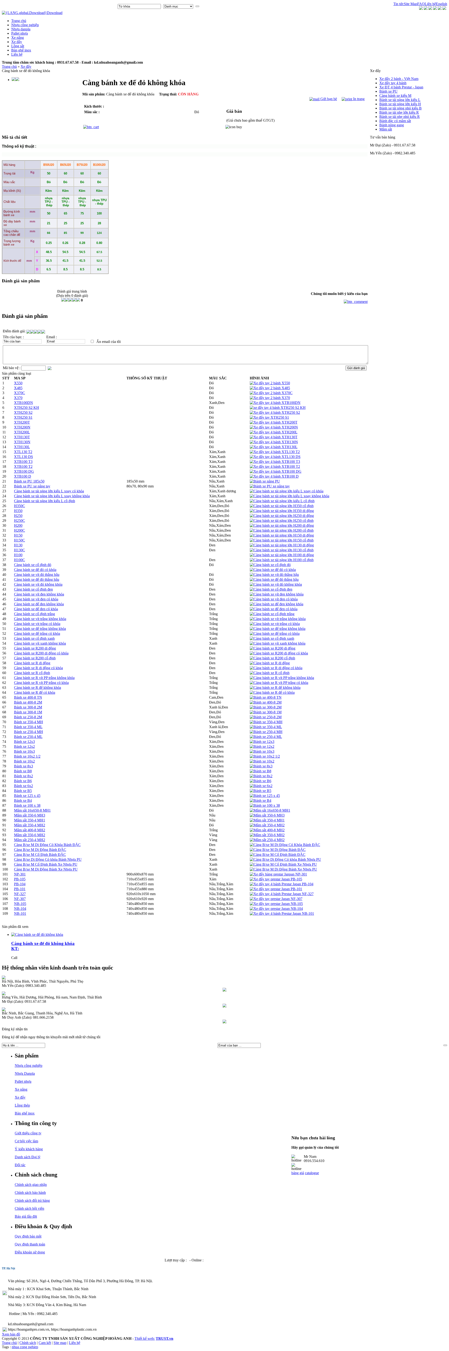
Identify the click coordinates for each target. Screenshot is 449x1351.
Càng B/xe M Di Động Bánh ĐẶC (40, 850)
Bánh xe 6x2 (23, 786)
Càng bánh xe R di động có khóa (38, 668)
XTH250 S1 (23, 417)
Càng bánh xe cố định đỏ (32, 565)
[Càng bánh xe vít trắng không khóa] (278, 619)
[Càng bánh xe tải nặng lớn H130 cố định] (282, 550)
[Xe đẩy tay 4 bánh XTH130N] (274, 442)
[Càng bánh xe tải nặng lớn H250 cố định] (282, 521)
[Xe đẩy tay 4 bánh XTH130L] (273, 447)
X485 (18, 388)
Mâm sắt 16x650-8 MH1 (32, 810)
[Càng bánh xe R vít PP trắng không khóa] (282, 678)
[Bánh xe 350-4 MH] (266, 722)
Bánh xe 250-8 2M (28, 717)
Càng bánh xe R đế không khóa (37, 688)
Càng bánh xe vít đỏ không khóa (38, 584)
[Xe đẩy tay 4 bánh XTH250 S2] (275, 412)
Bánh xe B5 (23, 791)
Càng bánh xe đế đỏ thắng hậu (36, 579)
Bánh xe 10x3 (24, 751)
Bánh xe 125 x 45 (27, 796)
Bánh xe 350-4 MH (28, 722)
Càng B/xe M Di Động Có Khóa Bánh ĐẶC (47, 845)
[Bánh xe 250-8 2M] (266, 717)
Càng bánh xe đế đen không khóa (39, 604)
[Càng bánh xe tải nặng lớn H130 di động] (282, 545)
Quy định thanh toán (30, 1244)
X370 (18, 398)
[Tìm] (197, 6)
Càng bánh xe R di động (32, 663)
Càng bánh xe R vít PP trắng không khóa (44, 678)
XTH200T (22, 422)
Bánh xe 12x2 (24, 746)
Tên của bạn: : (13, 337)
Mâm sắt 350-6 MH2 (29, 835)
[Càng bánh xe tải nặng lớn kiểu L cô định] (282, 501)
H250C (19, 521)
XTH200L (22, 432)
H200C (19, 530)
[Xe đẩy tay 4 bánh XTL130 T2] (275, 452)
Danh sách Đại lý (27, 1157)
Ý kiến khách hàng (29, 1149)
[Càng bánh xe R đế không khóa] (275, 688)
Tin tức (398, 4)
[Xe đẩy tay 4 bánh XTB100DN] (275, 403)
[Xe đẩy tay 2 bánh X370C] (271, 393)
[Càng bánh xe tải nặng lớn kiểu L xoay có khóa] (286, 491)
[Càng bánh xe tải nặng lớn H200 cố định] (282, 530)
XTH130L (22, 447)
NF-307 (20, 899)
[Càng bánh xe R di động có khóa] (276, 668)
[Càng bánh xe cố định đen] (271, 589)
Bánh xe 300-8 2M (28, 707)
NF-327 (20, 894)
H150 (18, 535)
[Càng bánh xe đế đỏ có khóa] (273, 570)
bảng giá (297, 1173)
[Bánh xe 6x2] (261, 786)
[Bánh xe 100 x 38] (265, 805)
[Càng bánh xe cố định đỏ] (270, 565)
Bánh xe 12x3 (24, 742)
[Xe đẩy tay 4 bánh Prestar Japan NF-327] (282, 894)
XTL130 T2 (23, 452)
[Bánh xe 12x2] (262, 746)
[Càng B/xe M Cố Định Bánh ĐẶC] (277, 855)
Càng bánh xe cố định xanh (34, 638)
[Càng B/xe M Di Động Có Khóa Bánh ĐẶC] (285, 845)
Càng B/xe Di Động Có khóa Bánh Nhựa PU (48, 859)
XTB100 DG (24, 471)
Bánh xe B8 (23, 771)
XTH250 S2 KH (26, 408)
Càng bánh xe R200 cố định (35, 658)
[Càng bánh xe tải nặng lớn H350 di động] (282, 511)
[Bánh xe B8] (260, 771)
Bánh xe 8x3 (23, 766)
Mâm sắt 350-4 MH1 (29, 820)
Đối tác (20, 1165)
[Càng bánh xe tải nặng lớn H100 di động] (282, 555)
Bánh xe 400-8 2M (28, 702)
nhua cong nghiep (25, 1347)
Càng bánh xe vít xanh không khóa (40, 643)
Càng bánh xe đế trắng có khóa (37, 634)
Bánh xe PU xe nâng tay (32, 486)
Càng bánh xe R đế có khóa (34, 692)
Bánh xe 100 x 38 (27, 805)
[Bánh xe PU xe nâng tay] (270, 486)
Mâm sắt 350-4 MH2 (29, 825)
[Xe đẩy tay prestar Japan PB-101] (276, 889)
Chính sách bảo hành (30, 1193)
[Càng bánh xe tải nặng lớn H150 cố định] (282, 540)
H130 (18, 545)
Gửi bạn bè (328, 99)
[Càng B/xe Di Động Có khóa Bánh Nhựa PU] (285, 859)
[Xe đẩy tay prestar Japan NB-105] (276, 904)
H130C (19, 550)
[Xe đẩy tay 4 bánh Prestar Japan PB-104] (281, 884)
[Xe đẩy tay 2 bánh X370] (270, 398)
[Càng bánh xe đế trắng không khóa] (277, 629)
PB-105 (19, 879)
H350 (18, 511)
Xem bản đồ (11, 1334)
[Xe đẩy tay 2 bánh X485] (270, 388)
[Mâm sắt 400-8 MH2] (267, 830)
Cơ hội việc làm (26, 1141)
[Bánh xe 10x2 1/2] (265, 756)
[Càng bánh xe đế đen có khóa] (273, 609)
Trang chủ (9, 67)
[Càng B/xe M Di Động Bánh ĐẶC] (278, 850)
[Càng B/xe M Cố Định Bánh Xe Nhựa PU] (283, 864)
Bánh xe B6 (23, 781)
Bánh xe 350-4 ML (28, 727)
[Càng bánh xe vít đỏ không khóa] (276, 584)
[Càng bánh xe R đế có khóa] (272, 692)
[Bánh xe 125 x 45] (265, 796)
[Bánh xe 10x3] (262, 751)
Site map (60, 1343)
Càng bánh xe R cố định (32, 673)
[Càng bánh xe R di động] (270, 663)
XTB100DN (23, 403)
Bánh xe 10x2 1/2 (27, 756)
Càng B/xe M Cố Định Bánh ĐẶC (40, 855)
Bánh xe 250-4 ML (28, 737)
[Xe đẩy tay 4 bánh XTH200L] (273, 432)
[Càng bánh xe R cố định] (270, 673)
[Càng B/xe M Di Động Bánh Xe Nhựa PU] (283, 869)
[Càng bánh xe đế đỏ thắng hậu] (274, 579)
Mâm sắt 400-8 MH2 (29, 830)
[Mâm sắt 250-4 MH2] (267, 840)
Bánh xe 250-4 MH (28, 732)
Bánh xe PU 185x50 (29, 481)
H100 (18, 555)
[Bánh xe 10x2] (262, 761)
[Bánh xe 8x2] (261, 776)
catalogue (312, 1173)
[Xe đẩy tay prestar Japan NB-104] (276, 909)
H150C (19, 540)
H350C (19, 506)
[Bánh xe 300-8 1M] (266, 712)
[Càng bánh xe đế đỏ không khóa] (37, 935)
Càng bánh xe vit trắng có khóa (37, 624)
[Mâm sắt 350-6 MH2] (267, 835)
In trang (358, 99)
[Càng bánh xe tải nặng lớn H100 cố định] (282, 560)
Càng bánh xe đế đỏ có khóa (35, 570)
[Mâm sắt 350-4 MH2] (267, 825)
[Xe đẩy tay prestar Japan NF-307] (276, 899)
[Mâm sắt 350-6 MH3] (267, 815)
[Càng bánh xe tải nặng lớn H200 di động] (282, 525)
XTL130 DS (23, 457)
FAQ (421, 4)
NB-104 (20, 909)
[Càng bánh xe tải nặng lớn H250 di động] (282, 516)
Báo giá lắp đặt (26, 1216)
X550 (18, 383)
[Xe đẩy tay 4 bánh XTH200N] (274, 427)
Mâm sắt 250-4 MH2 (29, 840)
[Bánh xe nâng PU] (265, 481)
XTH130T (22, 437)
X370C (19, 393)
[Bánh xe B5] (260, 791)
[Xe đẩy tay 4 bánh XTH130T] (273, 437)
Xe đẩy (26, 67)
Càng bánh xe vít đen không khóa (39, 594)
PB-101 (19, 889)
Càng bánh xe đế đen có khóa (36, 609)
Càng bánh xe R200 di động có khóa (41, 653)
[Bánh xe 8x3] (261, 766)
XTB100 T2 (23, 466)
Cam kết (45, 1343)
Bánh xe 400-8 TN (28, 697)
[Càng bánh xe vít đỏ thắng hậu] (274, 575)
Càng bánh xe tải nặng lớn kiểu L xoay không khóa (52, 496)
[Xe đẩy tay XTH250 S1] (269, 417)
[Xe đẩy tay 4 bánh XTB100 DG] (275, 471)
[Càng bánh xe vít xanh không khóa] (277, 643)
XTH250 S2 (23, 412)
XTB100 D (22, 476)
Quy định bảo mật (28, 1236)
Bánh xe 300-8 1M (28, 712)
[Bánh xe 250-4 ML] (266, 737)
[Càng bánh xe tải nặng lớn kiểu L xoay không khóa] (289, 496)
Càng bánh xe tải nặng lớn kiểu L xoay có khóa (49, 491)
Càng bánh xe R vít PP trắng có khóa (41, 683)
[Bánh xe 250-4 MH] (266, 732)
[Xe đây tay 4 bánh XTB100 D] (274, 476)
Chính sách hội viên (29, 1208)
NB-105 (20, 904)
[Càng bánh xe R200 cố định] (272, 658)
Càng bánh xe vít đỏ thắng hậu (36, 575)
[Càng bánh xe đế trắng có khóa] (275, 634)
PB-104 (19, 884)
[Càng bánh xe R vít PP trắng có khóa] (279, 683)
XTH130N (22, 442)
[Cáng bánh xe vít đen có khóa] (274, 599)
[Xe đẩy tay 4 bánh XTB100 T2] (275, 466)
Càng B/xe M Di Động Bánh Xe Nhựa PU (46, 869)
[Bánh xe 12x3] (262, 742)
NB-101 (20, 913)
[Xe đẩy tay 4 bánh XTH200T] (273, 422)
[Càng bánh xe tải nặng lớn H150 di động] (282, 535)
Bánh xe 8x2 (23, 776)
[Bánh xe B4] (260, 801)
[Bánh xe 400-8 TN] (266, 697)
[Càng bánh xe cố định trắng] (272, 614)
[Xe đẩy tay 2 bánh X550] (270, 383)
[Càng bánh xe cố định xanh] (272, 638)
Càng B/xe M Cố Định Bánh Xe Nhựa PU (45, 864)
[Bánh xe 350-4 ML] (266, 727)
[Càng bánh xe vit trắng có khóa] (275, 624)
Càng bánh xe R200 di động (35, 648)
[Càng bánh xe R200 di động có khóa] (279, 653)
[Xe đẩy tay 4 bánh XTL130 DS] (275, 457)
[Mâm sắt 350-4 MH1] (267, 820)
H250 (18, 516)
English (441, 4)
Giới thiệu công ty (28, 1133)
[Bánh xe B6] (260, 781)
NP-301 (20, 874)
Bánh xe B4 (23, 801)
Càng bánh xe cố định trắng (34, 614)
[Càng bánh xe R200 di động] (272, 648)
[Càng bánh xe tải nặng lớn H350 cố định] (282, 506)
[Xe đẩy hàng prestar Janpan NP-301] (278, 874)
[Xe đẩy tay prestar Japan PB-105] (276, 879)
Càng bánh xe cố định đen (33, 589)
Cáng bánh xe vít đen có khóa (36, 599)
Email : (51, 337)
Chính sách (27, 1343)
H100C (19, 560)
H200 (18, 525)
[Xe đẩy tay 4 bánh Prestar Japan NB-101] (282, 913)
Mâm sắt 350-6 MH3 (29, 815)
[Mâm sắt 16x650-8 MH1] (270, 810)
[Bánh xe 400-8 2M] (266, 702)
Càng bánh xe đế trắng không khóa (40, 629)
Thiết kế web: (144, 1338)
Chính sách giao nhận (31, 1185)
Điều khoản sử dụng (30, 1252)
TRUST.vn (164, 1338)
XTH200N (22, 427)
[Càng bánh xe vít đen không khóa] (277, 594)
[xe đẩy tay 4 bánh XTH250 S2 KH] (278, 408)
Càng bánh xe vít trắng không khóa (40, 619)
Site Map (410, 4)
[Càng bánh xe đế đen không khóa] (276, 604)
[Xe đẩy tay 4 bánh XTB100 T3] (275, 462)
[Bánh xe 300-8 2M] (266, 707)
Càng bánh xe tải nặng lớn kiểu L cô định (44, 501)
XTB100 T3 (23, 462)
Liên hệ (430, 4)
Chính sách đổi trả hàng (32, 1200)
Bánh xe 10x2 (24, 761)
